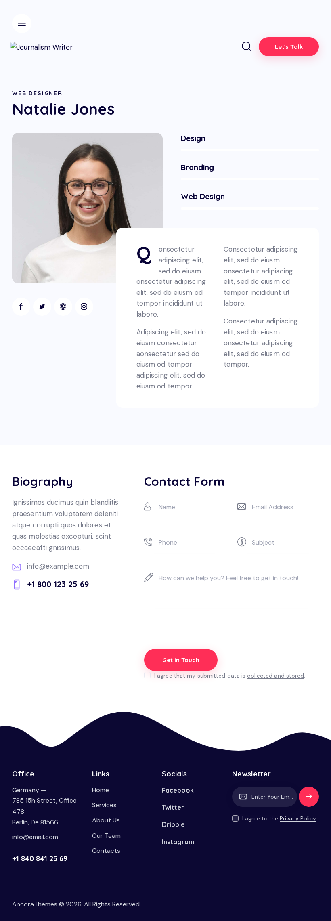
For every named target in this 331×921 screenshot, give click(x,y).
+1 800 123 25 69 (58, 584)
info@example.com (58, 566)
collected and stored (275, 676)
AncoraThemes (34, 904)
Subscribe (308, 800)
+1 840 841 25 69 (39, 858)
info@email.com (35, 837)
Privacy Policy (298, 819)
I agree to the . (279, 818)
